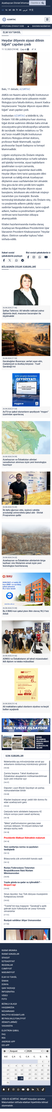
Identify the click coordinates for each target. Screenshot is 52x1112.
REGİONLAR (7, 965)
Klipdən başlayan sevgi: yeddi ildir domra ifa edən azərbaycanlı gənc (25, 801)
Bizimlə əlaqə (9, 1004)
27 (30, 1078)
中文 (31, 10)
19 (22, 1074)
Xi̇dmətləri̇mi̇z (9, 1022)
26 (22, 1078)
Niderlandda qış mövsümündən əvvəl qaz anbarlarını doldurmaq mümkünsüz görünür (25, 763)
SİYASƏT (6, 957)
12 (22, 1070)
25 (16, 1078)
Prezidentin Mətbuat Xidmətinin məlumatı (24, 837)
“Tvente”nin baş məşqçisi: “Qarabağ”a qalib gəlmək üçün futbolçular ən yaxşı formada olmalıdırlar (25, 909)
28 (36, 1078)
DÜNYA (5, 984)
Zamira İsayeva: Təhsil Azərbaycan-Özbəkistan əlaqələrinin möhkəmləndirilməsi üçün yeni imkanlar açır (25, 776)
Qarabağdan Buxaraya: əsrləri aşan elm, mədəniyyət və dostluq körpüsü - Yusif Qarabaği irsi (23, 364)
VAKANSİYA (7, 1026)
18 (16, 1074)
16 (48, 1070)
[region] (27, 850)
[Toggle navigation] (46, 19)
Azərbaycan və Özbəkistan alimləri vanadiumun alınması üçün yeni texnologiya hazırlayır (24, 462)
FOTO (4, 999)
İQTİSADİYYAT (8, 961)
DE (13, 10)
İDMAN (5, 981)
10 (8, 1070)
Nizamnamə (8, 1011)
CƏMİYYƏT (7, 968)
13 (30, 1070)
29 (42, 1078)
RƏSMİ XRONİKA (9, 950)
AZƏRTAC (24, 89)
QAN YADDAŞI (8, 988)
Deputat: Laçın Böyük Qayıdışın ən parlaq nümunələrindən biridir (24, 789)
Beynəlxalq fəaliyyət (14, 1018)
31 (8, 1082)
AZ (3, 10)
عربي (25, 10)
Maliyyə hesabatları (13, 1015)
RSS (3, 1038)
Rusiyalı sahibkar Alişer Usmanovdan (22, 920)
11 (16, 1070)
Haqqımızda (8, 1007)
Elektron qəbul (10, 1030)
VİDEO (5, 995)
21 (36, 1074)
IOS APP (5, 1045)
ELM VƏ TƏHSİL (12, 32)
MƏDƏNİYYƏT (8, 972)
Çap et (23, 49)
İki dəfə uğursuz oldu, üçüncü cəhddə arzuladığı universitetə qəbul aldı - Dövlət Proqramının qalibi (23, 513)
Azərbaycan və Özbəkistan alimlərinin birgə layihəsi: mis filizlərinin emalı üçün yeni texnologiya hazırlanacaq (24, 563)
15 (42, 1070)
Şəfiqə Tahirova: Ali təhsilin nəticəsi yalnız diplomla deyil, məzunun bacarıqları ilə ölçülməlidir (23, 313)
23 (48, 1074)
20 (30, 1074)
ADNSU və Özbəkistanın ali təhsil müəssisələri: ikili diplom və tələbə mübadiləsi (25, 660)
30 (48, 1078)
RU (6, 10)
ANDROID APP (8, 1041)
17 (8, 1074)
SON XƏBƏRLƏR (14, 755)
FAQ (3, 1034)
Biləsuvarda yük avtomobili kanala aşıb (23, 858)
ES (20, 10)
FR (17, 10)
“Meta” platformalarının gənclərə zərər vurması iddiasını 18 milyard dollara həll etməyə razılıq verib (23, 826)
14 (36, 1070)
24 (8, 1078)
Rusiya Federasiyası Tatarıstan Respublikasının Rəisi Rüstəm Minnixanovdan (19, 870)
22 (42, 1074)
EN (10, 10)
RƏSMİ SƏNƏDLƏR (10, 954)
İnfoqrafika (8, 991)
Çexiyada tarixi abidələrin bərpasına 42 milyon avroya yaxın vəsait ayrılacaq (23, 812)
